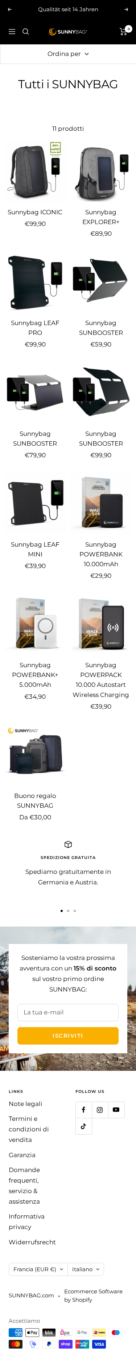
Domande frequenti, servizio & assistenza (24, 1185)
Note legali (25, 1103)
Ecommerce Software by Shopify (93, 1295)
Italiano (82, 1269)
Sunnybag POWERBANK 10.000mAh (101, 554)
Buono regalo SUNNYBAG (35, 800)
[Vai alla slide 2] (68, 911)
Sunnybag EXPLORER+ (101, 217)
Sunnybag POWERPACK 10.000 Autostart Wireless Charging (101, 679)
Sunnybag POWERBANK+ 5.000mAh (35, 674)
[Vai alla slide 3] (75, 911)
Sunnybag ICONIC (35, 212)
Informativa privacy (27, 1222)
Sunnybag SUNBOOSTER (101, 327)
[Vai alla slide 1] (62, 911)
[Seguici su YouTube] (116, 1110)
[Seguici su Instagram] (100, 1110)
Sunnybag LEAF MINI (35, 549)
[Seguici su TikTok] (83, 1126)
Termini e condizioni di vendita (29, 1129)
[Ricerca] (25, 31)
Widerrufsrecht (32, 1242)
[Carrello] (123, 31)
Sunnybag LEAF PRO (35, 327)
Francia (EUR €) (34, 1269)
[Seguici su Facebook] (83, 1110)
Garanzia (22, 1155)
